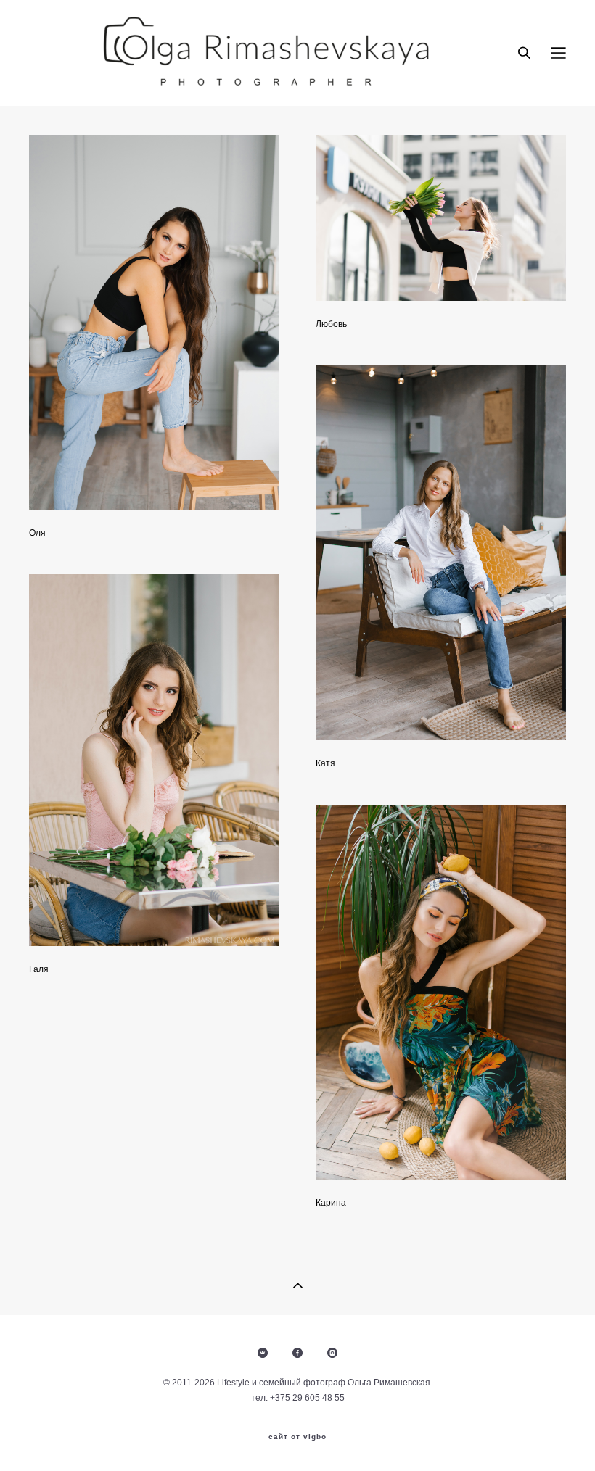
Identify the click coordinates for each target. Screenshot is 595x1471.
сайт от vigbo (297, 1437)
